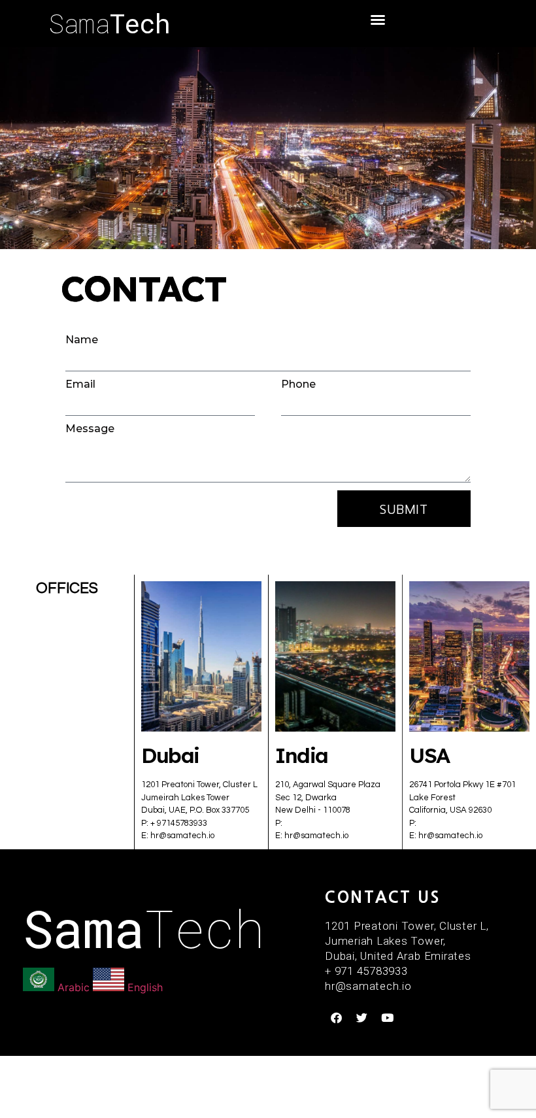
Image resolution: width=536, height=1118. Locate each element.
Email (80, 384)
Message (89, 429)
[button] (378, 19)
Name (81, 340)
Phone (298, 384)
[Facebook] (336, 1018)
